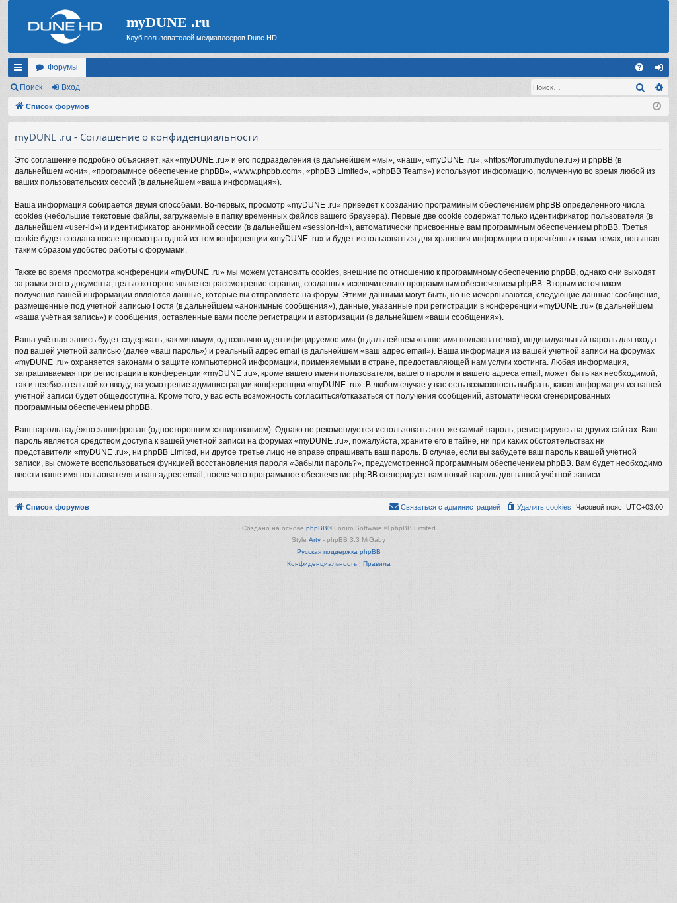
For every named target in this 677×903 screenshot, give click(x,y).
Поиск (31, 87)
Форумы (63, 67)
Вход (70, 87)
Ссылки (20, 70)
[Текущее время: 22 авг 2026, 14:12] (657, 106)
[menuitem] (639, 67)
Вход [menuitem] (662, 70)
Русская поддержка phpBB (339, 551)
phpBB (316, 527)
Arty (315, 539)
